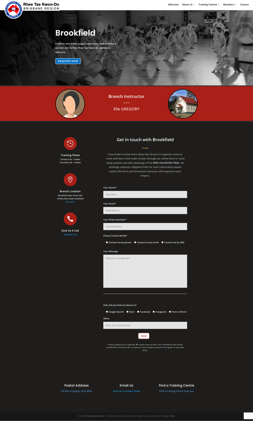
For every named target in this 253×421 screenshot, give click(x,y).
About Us (187, 5)
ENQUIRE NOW (68, 61)
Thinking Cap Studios (94, 416)
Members (228, 5)
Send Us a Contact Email (126, 391)
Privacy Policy (168, 416)
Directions (70, 202)
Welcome (173, 5)
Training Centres (208, 5)
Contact (244, 5)
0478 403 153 (70, 234)
